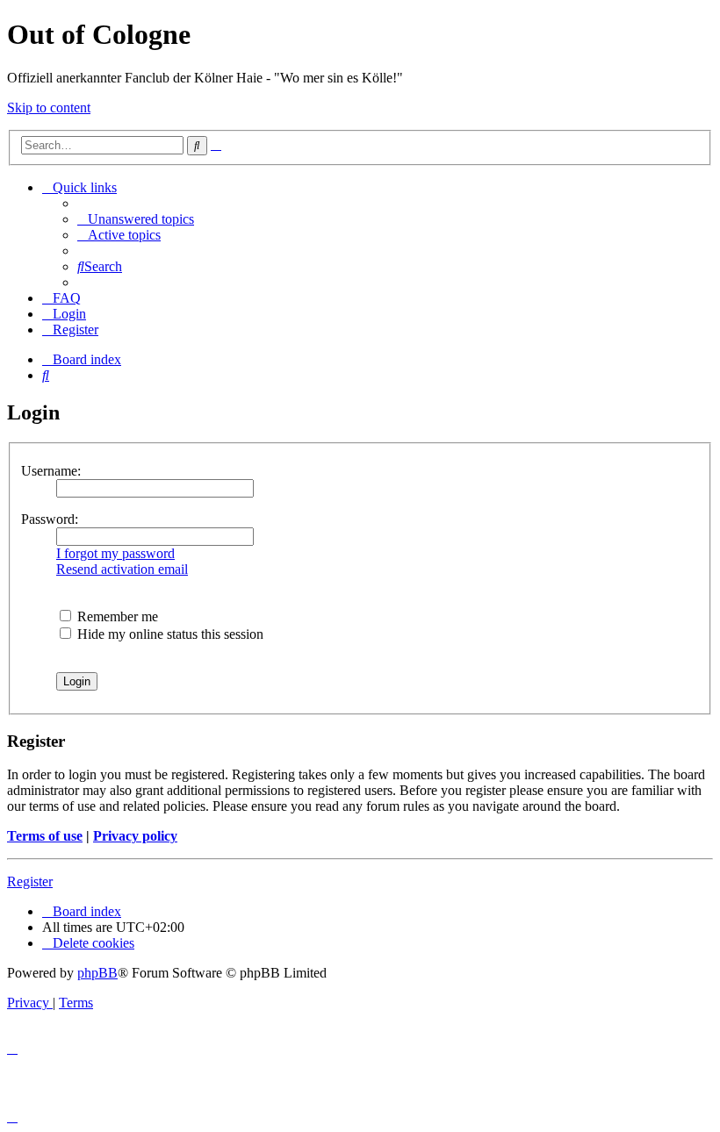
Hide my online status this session (168, 634)
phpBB (97, 972)
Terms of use (45, 835)
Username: (51, 470)
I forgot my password (115, 553)
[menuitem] (135, 218)
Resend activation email (122, 569)
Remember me (116, 616)
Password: (49, 519)
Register (30, 881)
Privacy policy (135, 835)
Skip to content (48, 107)
